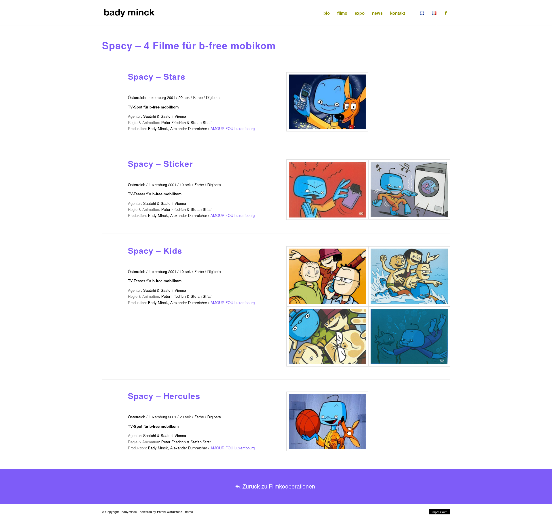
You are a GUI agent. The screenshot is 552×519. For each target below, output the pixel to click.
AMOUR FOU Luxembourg (232, 128)
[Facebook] (445, 12)
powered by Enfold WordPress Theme (166, 511)
